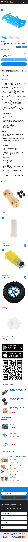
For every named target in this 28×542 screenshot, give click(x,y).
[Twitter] (11, 509)
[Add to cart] (25, 245)
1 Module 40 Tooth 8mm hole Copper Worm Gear (17, 408)
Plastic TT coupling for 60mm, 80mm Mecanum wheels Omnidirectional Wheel (14, 241)
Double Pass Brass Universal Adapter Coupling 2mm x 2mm (13, 211)
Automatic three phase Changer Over (18, 457)
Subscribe (14, 497)
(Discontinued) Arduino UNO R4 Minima (17, 423)
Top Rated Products (7, 451)
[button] (5, 212)
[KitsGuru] (9, 2)
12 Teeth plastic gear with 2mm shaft (9, 336)
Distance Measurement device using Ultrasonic (17, 475)
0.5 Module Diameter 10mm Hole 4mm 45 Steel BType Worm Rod (18, 390)
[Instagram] (14, 509)
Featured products (7, 384)
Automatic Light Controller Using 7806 (18, 466)
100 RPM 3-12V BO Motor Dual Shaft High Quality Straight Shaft (14, 273)
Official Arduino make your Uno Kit (18, 432)
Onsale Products (6, 418)
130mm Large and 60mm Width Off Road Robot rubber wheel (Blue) (14, 305)
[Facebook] (7, 509)
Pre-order (14, 64)
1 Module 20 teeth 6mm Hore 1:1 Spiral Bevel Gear (18, 399)
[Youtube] (20, 509)
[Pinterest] (17, 509)
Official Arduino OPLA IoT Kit (17, 441)
